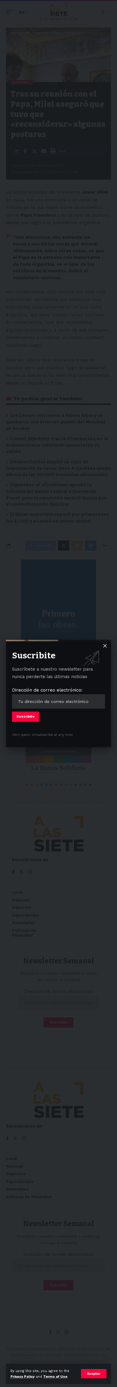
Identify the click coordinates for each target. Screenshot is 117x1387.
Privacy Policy (22, 1377)
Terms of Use (55, 1377)
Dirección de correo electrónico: (47, 690)
